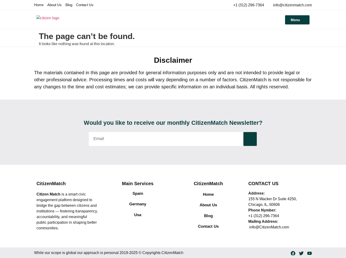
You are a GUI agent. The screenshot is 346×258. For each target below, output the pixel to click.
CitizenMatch (51, 183)
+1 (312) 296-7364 (263, 216)
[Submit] (250, 139)
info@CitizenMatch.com (268, 227)
